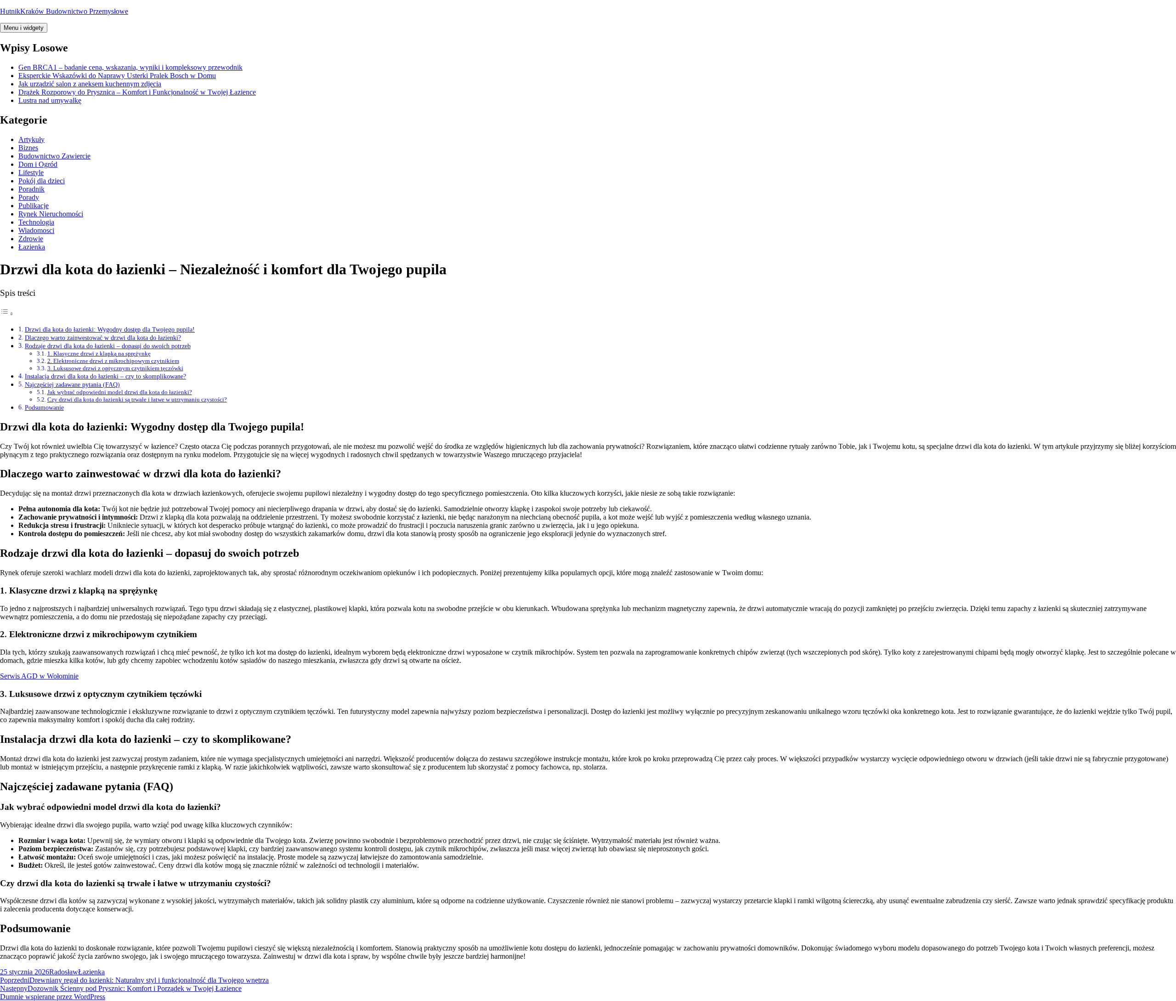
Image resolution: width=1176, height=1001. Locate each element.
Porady (28, 197)
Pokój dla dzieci (41, 181)
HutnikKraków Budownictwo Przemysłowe (64, 11)
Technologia (36, 222)
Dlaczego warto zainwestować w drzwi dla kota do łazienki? (103, 337)
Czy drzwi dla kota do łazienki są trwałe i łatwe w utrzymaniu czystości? (137, 399)
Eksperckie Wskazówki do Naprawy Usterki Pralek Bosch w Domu (117, 75)
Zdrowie (30, 239)
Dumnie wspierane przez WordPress (52, 997)
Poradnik (31, 189)
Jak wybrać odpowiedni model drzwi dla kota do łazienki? (119, 392)
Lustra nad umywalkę (49, 100)
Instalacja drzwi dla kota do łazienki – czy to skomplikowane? (105, 376)
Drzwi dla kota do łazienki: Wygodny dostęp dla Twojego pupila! (110, 329)
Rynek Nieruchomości (50, 214)
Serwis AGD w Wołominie (39, 676)
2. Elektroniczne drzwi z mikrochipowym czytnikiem (113, 360)
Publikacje (33, 205)
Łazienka (31, 247)
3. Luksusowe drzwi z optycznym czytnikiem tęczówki (115, 368)
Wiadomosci (36, 230)
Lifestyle (31, 172)
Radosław (63, 972)
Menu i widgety (24, 27)
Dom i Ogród (37, 164)
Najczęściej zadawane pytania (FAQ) (72, 384)
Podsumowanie (44, 407)
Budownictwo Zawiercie (54, 156)
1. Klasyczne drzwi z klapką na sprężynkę (99, 353)
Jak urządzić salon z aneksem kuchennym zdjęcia (89, 84)
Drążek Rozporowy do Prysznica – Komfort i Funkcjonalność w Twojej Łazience (137, 92)
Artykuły (31, 139)
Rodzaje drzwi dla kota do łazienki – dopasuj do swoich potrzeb (108, 346)
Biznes (28, 148)
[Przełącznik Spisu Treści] (7, 313)
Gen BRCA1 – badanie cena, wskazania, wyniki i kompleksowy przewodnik (130, 67)
